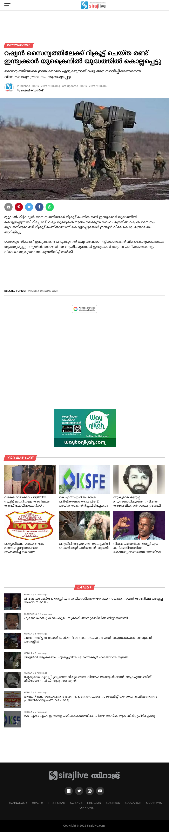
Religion (94, 802)
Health (37, 802)
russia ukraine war (44, 291)
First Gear (56, 802)
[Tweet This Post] (29, 208)
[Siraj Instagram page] (90, 791)
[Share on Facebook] (50, 208)
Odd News (154, 802)
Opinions (87, 807)
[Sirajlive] (84, 779)
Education (133, 802)
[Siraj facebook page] (69, 791)
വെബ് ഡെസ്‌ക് (32, 90)
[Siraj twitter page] (79, 791)
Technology (17, 802)
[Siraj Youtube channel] (100, 791)
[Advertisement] (84, 364)
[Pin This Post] (19, 208)
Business (113, 802)
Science (76, 802)
